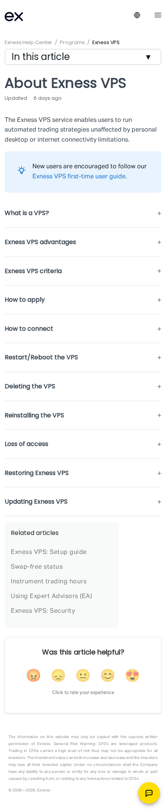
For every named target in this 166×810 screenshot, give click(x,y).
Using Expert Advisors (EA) (51, 596)
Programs (72, 42)
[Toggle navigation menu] (158, 14)
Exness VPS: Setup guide (49, 552)
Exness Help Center (28, 42)
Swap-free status (37, 567)
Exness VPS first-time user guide (78, 177)
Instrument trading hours (48, 582)
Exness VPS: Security (43, 611)
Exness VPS (106, 42)
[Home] (24, 15)
